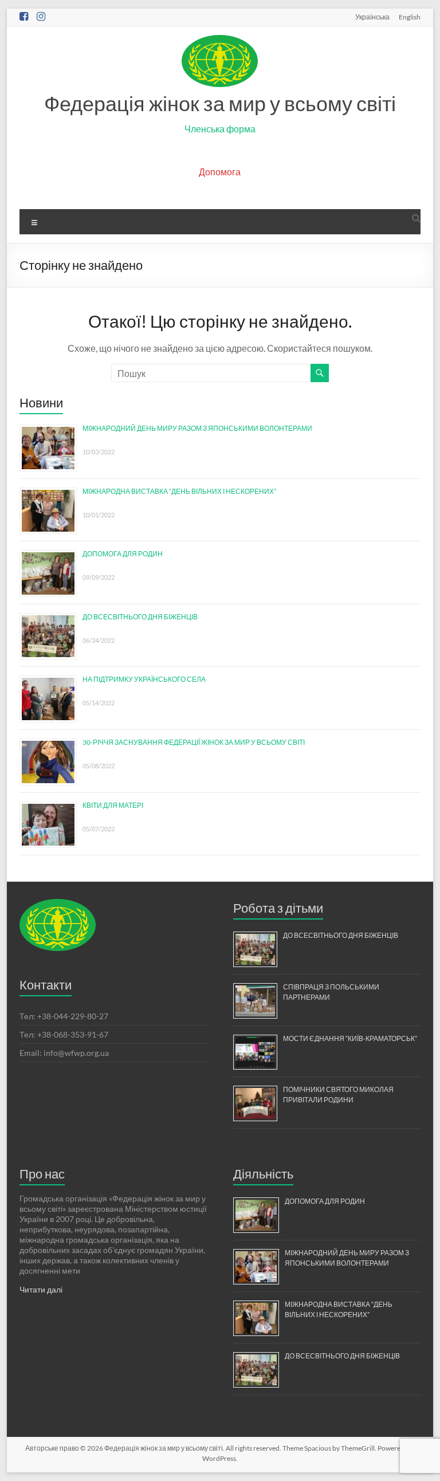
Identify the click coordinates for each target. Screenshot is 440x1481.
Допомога (220, 171)
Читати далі (40, 1289)
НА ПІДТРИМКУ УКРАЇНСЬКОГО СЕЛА (144, 679)
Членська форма (220, 128)
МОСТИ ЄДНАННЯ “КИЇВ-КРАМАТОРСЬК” (350, 1038)
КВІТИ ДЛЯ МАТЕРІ (112, 805)
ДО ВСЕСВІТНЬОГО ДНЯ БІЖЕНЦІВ (140, 616)
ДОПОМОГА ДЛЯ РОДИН (122, 553)
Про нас (42, 1173)
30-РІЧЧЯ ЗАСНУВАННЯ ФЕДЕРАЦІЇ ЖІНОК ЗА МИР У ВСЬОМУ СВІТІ (193, 742)
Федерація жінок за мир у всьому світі (220, 103)
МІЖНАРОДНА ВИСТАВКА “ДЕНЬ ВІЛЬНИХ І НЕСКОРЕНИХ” (179, 491)
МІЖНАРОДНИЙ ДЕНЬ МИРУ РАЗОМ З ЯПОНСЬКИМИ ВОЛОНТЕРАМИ (197, 428)
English (410, 17)
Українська (372, 17)
